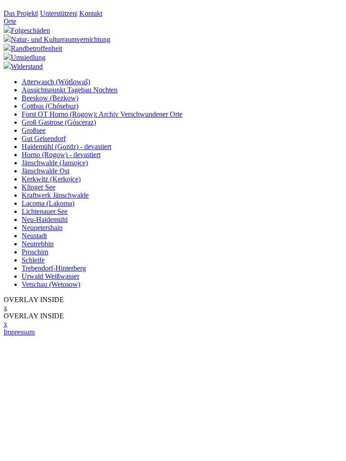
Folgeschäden (30, 30)
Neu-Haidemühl (45, 219)
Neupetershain (42, 227)
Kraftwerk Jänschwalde (55, 195)
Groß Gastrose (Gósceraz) (59, 122)
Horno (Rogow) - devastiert (61, 154)
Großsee (34, 130)
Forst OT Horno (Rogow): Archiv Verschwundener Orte (102, 114)
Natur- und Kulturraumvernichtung (60, 39)
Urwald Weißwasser (50, 276)
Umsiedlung (28, 57)
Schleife (33, 260)
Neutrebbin (38, 244)
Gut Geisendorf (44, 138)
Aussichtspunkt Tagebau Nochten (70, 90)
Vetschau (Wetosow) (51, 284)
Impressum (19, 332)
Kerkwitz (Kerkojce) (51, 179)
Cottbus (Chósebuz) (50, 106)
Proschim (35, 252)
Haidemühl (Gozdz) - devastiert (66, 146)
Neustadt (34, 236)
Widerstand (27, 66)
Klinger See (38, 187)
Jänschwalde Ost (45, 171)
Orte (10, 21)
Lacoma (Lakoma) (48, 203)
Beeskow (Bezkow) (50, 98)
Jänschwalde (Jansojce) (55, 163)
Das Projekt (20, 13)
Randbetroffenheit (36, 48)
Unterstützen (58, 13)
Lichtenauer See (45, 211)
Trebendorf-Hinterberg (54, 268)
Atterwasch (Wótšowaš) (56, 82)
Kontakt (90, 13)
